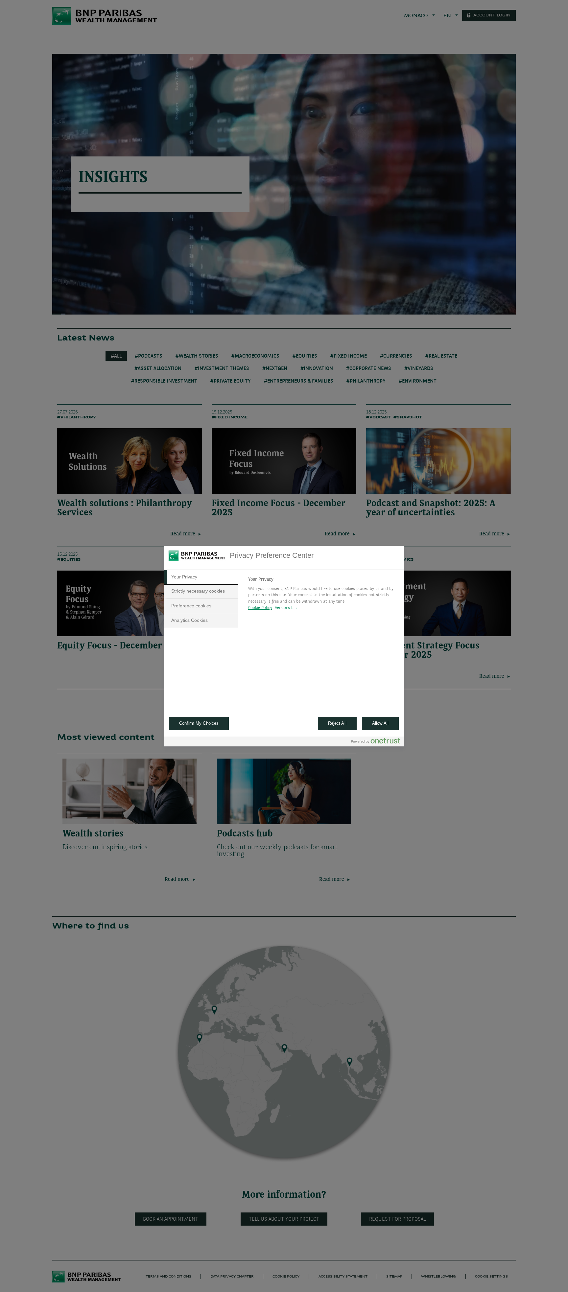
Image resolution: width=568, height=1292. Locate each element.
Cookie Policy (260, 608)
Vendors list (286, 608)
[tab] (201, 577)
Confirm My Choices (199, 723)
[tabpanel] (323, 595)
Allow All (380, 723)
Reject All (337, 723)
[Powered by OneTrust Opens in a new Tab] (376, 742)
